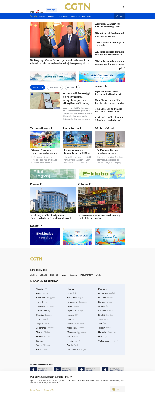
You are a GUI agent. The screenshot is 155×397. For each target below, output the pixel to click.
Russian (105, 297)
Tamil (103, 319)
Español (43, 274)
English (33, 274)
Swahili (105, 315)
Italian (73, 306)
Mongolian (75, 328)
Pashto (104, 289)
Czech (42, 319)
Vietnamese (108, 341)
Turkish (104, 328)
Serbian (105, 302)
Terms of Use (49, 390)
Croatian (44, 315)
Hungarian (75, 297)
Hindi (71, 293)
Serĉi (121, 16)
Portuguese (76, 349)
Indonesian (77, 302)
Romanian (106, 293)
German (43, 341)
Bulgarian (45, 306)
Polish (73, 345)
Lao (71, 319)
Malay (76, 323)
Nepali (72, 336)
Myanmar (77, 332)
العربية (64, 274)
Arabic (42, 293)
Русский (73, 274)
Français (54, 274)
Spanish (105, 310)
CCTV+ (99, 274)
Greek (43, 345)
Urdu (102, 336)
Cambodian (43, 310)
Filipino (43, 332)
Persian (74, 341)
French (43, 336)
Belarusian (45, 297)
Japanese (75, 310)
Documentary (86, 274)
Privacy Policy (35, 390)
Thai (102, 323)
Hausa (42, 349)
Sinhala (104, 306)
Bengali (41, 302)
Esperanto (45, 328)
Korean (73, 315)
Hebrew (73, 289)
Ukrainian (107, 332)
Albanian (43, 289)
